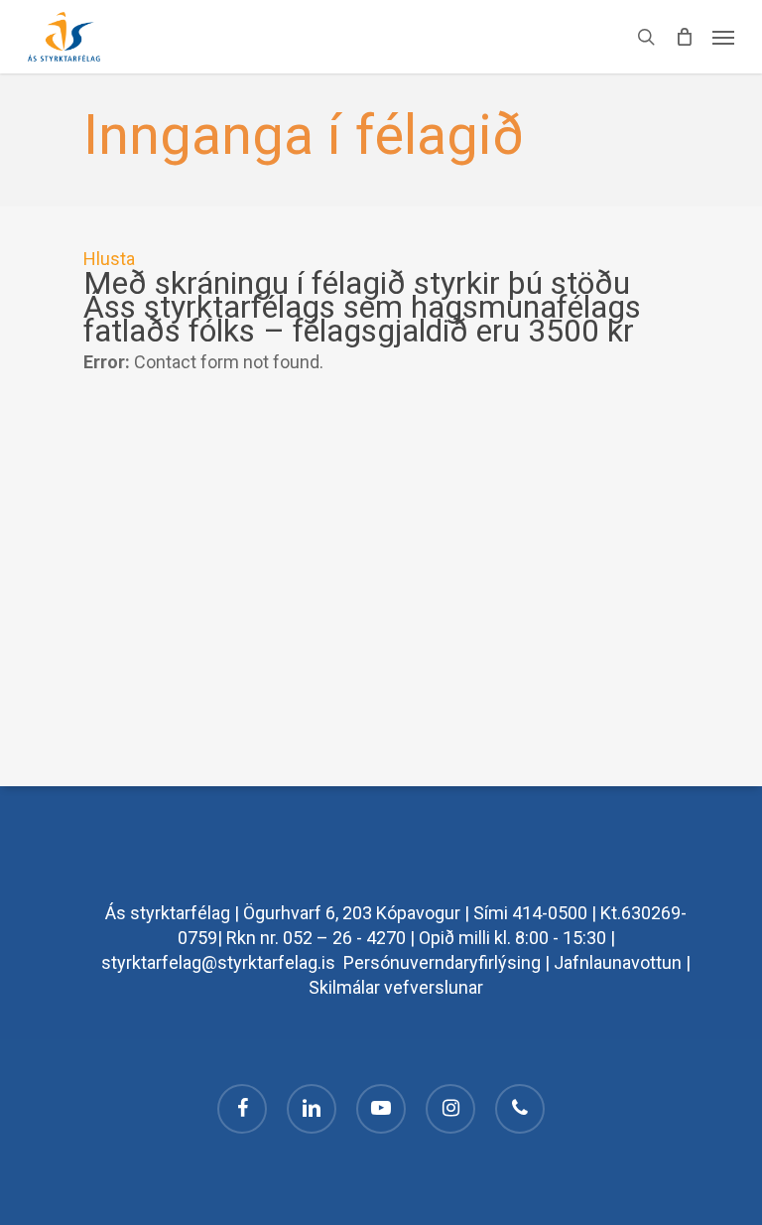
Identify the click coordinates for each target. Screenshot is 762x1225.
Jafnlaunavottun (618, 962)
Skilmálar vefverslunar (396, 987)
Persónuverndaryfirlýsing (442, 962)
